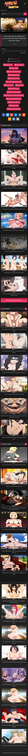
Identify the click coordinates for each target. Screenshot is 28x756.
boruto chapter (20, 64)
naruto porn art (9, 85)
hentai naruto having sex (14, 91)
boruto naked (14, 68)
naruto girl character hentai (14, 98)
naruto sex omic (14, 105)
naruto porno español (14, 102)
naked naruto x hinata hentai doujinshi (14, 95)
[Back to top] (23, 751)
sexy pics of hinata (14, 88)
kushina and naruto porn (14, 71)
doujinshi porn (9, 64)
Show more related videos (14, 300)
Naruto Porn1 (16, 59)
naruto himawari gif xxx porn (14, 81)
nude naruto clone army (14, 108)
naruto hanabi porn (14, 74)
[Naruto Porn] (11, 5)
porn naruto (20, 85)
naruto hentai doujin (14, 78)
